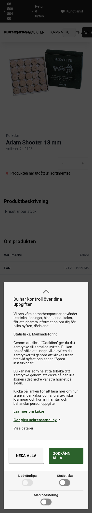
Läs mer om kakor (28, 411)
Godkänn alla (61, 455)
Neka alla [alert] (26, 455)
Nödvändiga (27, 475)
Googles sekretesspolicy (35, 420)
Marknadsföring (46, 495)
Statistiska (65, 475)
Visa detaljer (23, 428)
